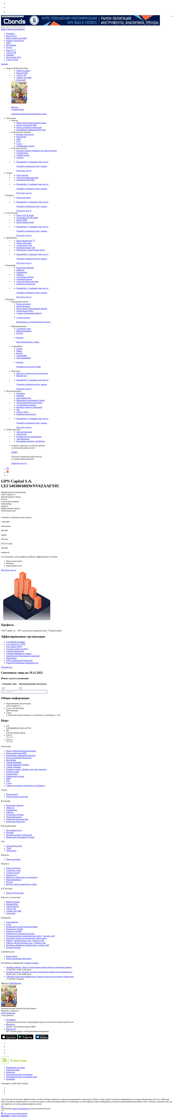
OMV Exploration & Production (19, 660)
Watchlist (10, 55)
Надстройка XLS (13, 57)
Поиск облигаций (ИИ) (16, 38)
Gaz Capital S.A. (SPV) (16, 644)
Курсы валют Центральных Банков (31, 308)
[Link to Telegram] (7, 1044)
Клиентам (10, 1072)
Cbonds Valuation (13, 767)
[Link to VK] (7, 1050)
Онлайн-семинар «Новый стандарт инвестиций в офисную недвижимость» (39, 972)
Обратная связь (12, 1070)
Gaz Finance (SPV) (14, 647)
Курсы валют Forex (24, 311)
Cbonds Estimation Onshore (17, 765)
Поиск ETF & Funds (25, 215)
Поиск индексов (23, 304)
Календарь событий (25, 268)
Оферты (19, 275)
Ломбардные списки (25, 146)
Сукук (19, 144)
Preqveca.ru (11, 1029)
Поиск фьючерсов (25, 241)
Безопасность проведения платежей (21, 927)
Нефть (19, 351)
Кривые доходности (15, 40)
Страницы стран (23, 329)
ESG (18, 141)
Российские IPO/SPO (25, 180)
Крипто (11, 50)
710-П (8, 848)
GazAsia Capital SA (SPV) (17, 649)
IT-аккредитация (13, 947)
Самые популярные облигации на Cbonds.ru (25, 785)
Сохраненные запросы (26, 405)
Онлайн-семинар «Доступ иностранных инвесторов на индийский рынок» (39, 967)
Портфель (10, 34)
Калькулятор (11, 956)
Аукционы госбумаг (25, 277)
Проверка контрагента (26, 414)
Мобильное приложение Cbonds (30, 400)
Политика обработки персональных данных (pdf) (27, 945)
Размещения (21, 272)
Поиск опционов (23, 243)
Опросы (19, 157)
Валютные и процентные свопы (30, 250)
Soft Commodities (23, 358)
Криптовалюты (23, 306)
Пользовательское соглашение (19, 1074)
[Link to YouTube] (7, 1047)
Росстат (19, 333)
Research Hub (22, 73)
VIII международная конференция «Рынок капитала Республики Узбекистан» (40, 976)
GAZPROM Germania (15, 642)
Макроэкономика (24, 331)
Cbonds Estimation (14, 762)
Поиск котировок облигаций (29, 127)
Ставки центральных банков (28, 313)
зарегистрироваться (20, 1108)
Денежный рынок (24, 279)
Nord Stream (11, 658)
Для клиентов (12, 922)
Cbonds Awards (22, 155)
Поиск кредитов (23, 198)
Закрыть (4, 64)
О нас (8, 924)
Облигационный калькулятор (29, 403)
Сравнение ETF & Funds (27, 218)
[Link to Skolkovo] (14, 1063)
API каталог (21, 434)
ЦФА (8, 43)
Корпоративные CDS (25, 248)
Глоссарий (20, 80)
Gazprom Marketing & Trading (18, 653)
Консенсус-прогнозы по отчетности (32, 373)
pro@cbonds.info (8, 1013)
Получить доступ (8, 570)
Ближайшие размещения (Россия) (31, 130)
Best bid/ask (11, 45)
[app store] (9, 1038)
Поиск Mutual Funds (25, 222)
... (7, 475)
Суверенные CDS (24, 245)
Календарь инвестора (25, 284)
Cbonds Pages (22, 153)
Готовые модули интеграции (29, 436)
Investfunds (11, 1020)
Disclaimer (10, 1079)
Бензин (19, 353)
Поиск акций (22, 175)
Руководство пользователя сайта (20, 934)
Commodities (21, 356)
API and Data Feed (24, 432)
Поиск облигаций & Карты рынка (31, 123)
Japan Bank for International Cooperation (23, 656)
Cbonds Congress (31, 963)
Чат (17, 409)
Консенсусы (11, 36)
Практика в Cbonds (14, 929)
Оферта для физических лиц (18, 940)
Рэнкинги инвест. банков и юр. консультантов (36, 150)
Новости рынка (23, 71)
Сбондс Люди (12, 59)
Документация (22, 439)
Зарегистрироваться (16, 29)
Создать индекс (13, 873)
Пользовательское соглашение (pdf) (21, 1077)
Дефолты (20, 270)
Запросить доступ (19, 463)
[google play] (25, 1038)
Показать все (6, 667)
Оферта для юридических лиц (19, 943)
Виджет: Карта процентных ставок (21, 884)
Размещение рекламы (15, 1067)
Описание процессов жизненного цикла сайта (26, 938)
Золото (9, 47)
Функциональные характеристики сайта (24, 936)
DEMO (14, 452)
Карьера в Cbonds (14, 931)
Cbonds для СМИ (23, 77)
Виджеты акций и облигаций (29, 407)
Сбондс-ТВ (11, 53)
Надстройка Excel (14, 830)
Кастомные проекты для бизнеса (30, 441)
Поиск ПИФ (21, 220)
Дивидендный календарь (27, 177)
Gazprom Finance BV (15, 651)
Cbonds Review (12, 906)
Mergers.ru (10, 1024)
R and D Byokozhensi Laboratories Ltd (22, 663)
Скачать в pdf (49, 936)
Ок (2, 1106)
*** (3, 688)
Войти (4, 29)
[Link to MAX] (7, 1053)
